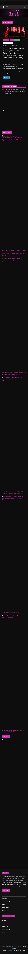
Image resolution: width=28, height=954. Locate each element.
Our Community (6, 901)
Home (3, 895)
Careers (4, 904)
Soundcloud (5, 91)
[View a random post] (24, 7)
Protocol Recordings (8, 42)
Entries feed (5, 926)
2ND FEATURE (6, 40)
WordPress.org (5, 933)
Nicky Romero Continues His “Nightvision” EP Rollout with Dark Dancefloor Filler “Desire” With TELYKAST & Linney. (13, 53)
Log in (3, 923)
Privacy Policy (5, 907)
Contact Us (4, 898)
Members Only (5, 910)
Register (4, 920)
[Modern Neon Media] (3, 7)
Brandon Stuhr (14, 45)
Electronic (17, 40)
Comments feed (6, 929)
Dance (12, 40)
